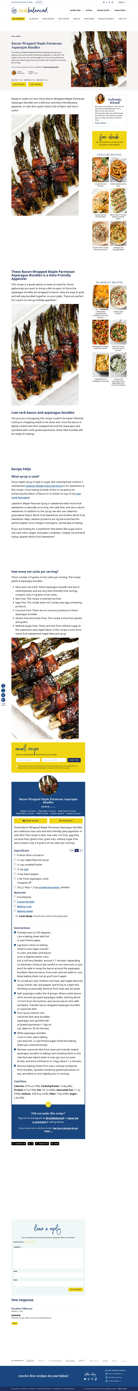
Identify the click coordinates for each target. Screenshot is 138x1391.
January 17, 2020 (17, 1311)
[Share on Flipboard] (3, 700)
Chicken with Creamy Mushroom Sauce (101, 249)
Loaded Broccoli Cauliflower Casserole (100, 380)
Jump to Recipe (18, 84)
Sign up (39, 2)
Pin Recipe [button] (67, 821)
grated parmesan (49, 887)
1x (77, 850)
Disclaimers (32, 1388)
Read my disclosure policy (51, 67)
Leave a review (35, 84)
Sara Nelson (20, 73)
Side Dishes (63, 19)
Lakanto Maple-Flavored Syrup (43, 485)
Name (15, 1271)
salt (26, 869)
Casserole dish (25, 901)
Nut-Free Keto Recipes (115, 1373)
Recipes (18, 36)
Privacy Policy (15, 1388)
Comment (17, 1247)
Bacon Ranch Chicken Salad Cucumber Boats (118, 217)
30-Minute (34, 19)
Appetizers (89, 19)
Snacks (76, 19)
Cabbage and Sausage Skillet (118, 249)
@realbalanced (55, 1118)
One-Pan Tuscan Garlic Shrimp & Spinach (118, 348)
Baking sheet (25, 911)
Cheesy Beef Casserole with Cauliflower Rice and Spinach (100, 314)
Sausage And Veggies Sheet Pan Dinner (100, 347)
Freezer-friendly (106, 19)
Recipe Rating (18, 1242)
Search (121, 2)
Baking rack (24, 906)
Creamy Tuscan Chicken (100, 185)
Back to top (122, 1389)
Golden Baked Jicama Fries (118, 185)
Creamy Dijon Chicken (118, 313)
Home (13, 36)
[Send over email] (3, 695)
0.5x (72, 850)
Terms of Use (24, 1388)
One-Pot (123, 19)
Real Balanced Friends (115, 1377)
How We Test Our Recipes (44, 1388)
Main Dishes (48, 19)
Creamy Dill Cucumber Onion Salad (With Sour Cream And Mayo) (118, 382)
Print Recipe (32, 821)
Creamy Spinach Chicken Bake (100, 216)
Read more (100, 123)
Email (15, 1280)
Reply (15, 1323)
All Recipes (18, 19)
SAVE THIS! (74, 760)
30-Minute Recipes (114, 1381)
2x (81, 850)
